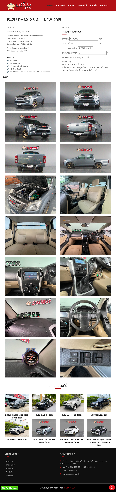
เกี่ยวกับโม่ (10, 465)
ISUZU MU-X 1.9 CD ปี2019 (72, 415)
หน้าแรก (50, 5)
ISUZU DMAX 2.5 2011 (99, 415)
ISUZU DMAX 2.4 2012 (44, 415)
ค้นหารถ (71, 5)
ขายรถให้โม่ (82, 5)
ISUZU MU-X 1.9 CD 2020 (17, 439)
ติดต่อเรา (104, 5)
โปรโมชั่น (93, 5)
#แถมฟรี (10, 57)
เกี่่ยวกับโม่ (60, 5)
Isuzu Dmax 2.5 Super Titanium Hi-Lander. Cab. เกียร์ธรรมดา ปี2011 (99, 442)
